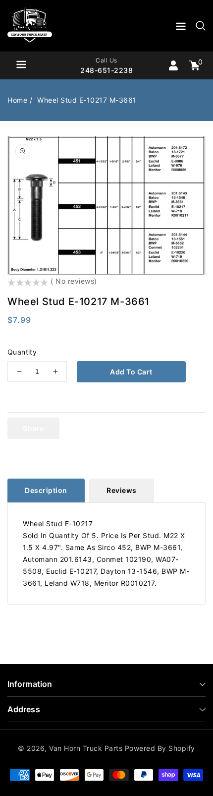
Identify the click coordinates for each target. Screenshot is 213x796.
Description (46, 490)
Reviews (121, 490)
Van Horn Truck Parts (85, 748)
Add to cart (131, 371)
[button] (181, 28)
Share (33, 428)
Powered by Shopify (160, 748)
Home (17, 100)
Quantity (22, 352)
